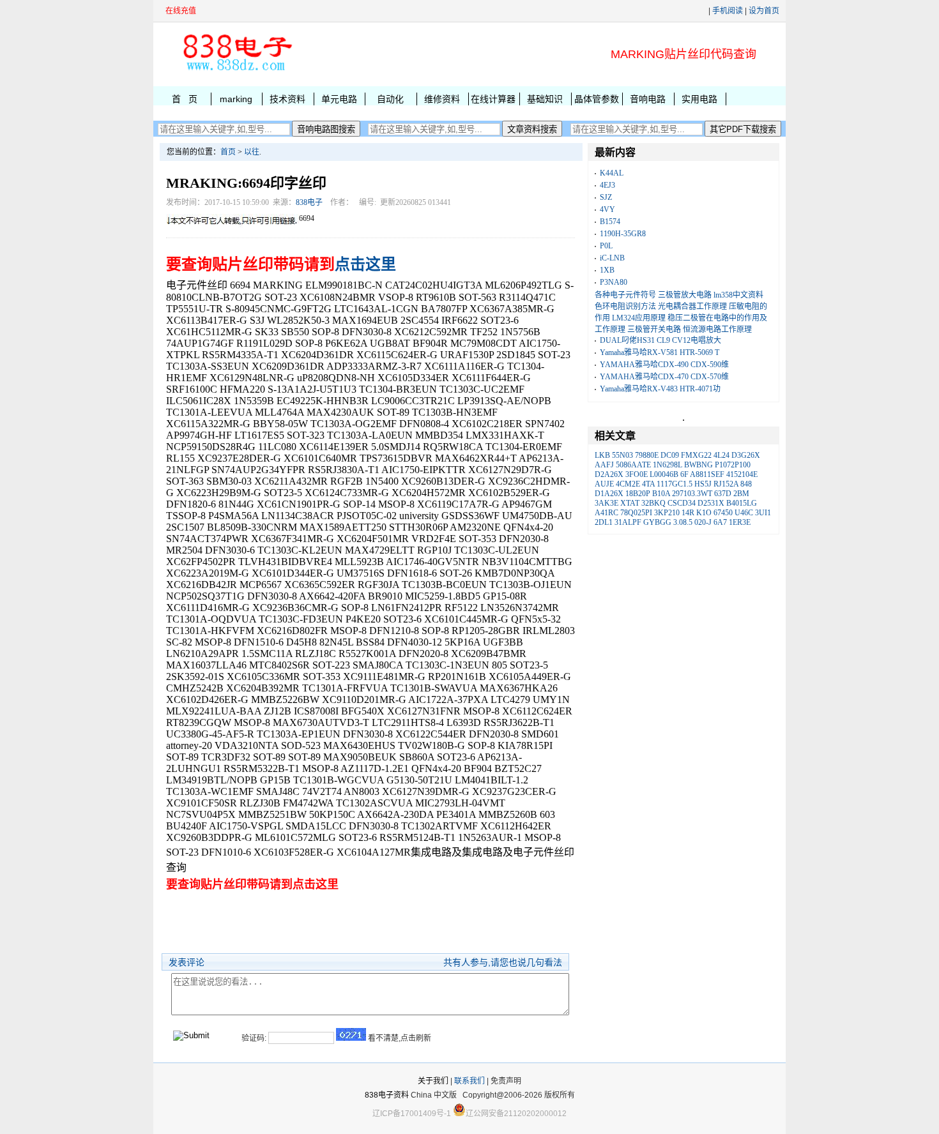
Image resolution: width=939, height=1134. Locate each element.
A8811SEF (707, 474)
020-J (703, 522)
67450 (723, 512)
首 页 (184, 99)
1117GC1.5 (674, 484)
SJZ (606, 197)
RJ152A (726, 484)
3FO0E (636, 474)
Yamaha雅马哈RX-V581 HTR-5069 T (659, 352)
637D (722, 493)
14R (688, 512)
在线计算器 (493, 99)
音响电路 (648, 99)
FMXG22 (696, 455)
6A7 (720, 522)
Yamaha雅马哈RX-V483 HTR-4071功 (660, 388)
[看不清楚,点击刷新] (351, 1034)
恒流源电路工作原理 (717, 329)
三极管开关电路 (654, 329)
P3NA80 (613, 282)
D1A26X (609, 493)
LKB (602, 455)
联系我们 (469, 1081)
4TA (648, 484)
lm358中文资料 (738, 295)
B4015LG (741, 503)
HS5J (703, 484)
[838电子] (236, 70)
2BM (741, 493)
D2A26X (609, 474)
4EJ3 (607, 185)
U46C (744, 512)
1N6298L (667, 464)
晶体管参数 (596, 99)
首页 (228, 151)
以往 (251, 151)
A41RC (606, 512)
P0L (606, 245)
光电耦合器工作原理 (692, 306)
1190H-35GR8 (623, 233)
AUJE (604, 484)
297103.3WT (692, 493)
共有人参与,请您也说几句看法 (502, 962)
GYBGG (657, 522)
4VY (607, 209)
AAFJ (604, 464)
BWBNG (698, 464)
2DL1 (604, 522)
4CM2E (628, 484)
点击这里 (365, 264)
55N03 (622, 455)
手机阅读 (727, 10)
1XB (607, 270)
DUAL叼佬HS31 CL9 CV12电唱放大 (660, 340)
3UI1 (763, 512)
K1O (704, 512)
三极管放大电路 (685, 295)
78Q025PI (636, 512)
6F (684, 474)
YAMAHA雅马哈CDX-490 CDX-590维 (664, 364)
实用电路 (699, 99)
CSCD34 (682, 503)
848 (746, 484)
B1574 (610, 221)
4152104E (742, 474)
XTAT (629, 503)
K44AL (611, 173)
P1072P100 (733, 464)
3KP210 (667, 512)
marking (236, 99)
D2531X (711, 503)
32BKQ (653, 503)
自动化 (390, 99)
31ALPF (628, 522)
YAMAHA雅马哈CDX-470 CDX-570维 (664, 376)
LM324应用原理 (639, 318)
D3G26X (745, 455)
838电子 (309, 202)
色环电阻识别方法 (625, 306)
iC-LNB (612, 257)
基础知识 (545, 99)
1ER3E (740, 522)
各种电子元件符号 (625, 295)
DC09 (669, 455)
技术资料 (287, 99)
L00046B (664, 474)
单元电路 (339, 99)
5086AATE (633, 464)
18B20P (637, 493)
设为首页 (764, 10)
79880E (647, 455)
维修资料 (442, 99)
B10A (661, 493)
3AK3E (606, 503)
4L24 (721, 455)
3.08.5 (682, 522)
